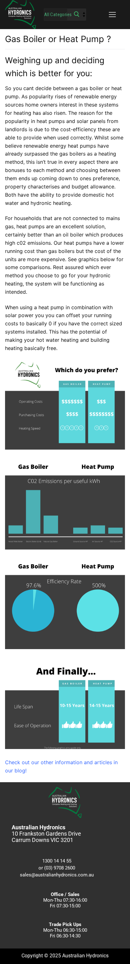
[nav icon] (112, 14)
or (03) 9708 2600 (56, 868)
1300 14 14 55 (56, 861)
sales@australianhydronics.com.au (57, 875)
